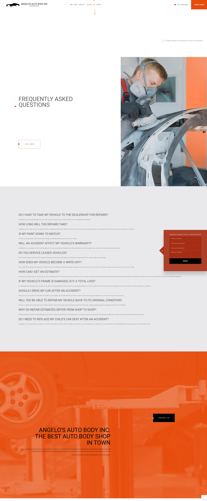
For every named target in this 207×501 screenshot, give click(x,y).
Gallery (89, 4)
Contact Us (163, 418)
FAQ (94, 4)
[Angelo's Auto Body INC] (12, 4)
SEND (185, 261)
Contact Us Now (199, 4)
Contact (98, 4)
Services (81, 4)
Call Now (29, 145)
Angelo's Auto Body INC (34, 4)
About (76, 4)
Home (71, 4)
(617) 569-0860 (182, 5)
